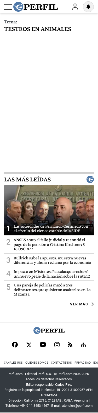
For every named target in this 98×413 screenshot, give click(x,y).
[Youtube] (43, 345)
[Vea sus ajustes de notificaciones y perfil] (88, 7)
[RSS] (70, 345)
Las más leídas (27, 179)
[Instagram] (57, 345)
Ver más (79, 304)
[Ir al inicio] (35, 7)
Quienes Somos (36, 362)
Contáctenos (61, 362)
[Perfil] (49, 332)
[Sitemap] (83, 345)
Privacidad (82, 362)
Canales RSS (13, 362)
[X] (28, 345)
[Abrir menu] (8, 7)
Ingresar (75, 7)
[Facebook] (15, 345)
